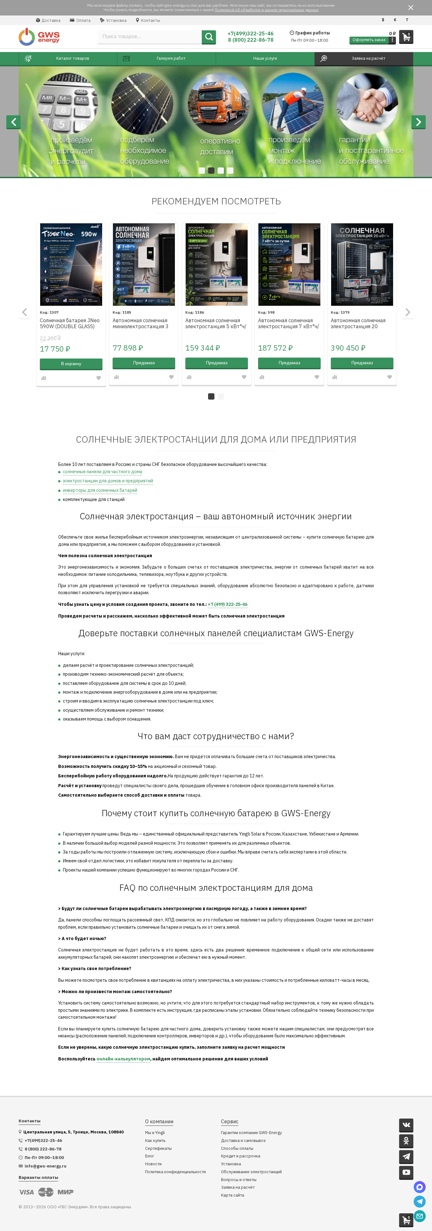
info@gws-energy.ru (45, 1166)
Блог (149, 1156)
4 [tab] (230, 170)
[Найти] (209, 36)
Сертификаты (158, 1148)
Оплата (82, 20)
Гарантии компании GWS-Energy (251, 1133)
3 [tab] (221, 170)
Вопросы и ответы (238, 1180)
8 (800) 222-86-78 (251, 40)
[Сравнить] (43, 378)
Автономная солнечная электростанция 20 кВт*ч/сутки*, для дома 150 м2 (359, 323)
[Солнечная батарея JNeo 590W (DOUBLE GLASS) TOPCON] (71, 264)
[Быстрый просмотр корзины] (392, 40)
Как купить (155, 1140)
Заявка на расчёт (238, 1187)
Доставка (50, 20)
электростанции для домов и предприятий (108, 481)
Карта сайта (232, 1195)
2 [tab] (211, 170)
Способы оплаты (237, 1148)
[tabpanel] (216, 121)
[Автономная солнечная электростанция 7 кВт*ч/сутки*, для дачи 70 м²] (289, 264)
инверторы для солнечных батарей (100, 490)
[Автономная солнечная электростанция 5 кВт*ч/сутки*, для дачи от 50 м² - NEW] (216, 264)
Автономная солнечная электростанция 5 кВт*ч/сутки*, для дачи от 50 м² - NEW (215, 323)
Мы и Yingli (155, 1133)
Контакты (150, 20)
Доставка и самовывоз (243, 1140)
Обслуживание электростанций (251, 1172)
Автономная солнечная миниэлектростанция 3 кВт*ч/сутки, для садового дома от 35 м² (141, 323)
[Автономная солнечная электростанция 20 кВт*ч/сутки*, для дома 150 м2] (362, 264)
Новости (153, 1164)
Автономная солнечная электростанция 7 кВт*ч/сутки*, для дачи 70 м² (288, 323)
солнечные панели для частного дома (102, 471)
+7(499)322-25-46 (251, 33)
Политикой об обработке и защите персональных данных (266, 9)
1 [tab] (202, 170)
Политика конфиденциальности (175, 1172)
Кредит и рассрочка (240, 1156)
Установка (116, 20)
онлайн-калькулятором (123, 1059)
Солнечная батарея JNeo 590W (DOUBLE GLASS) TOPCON (70, 323)
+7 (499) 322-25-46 (227, 604)
